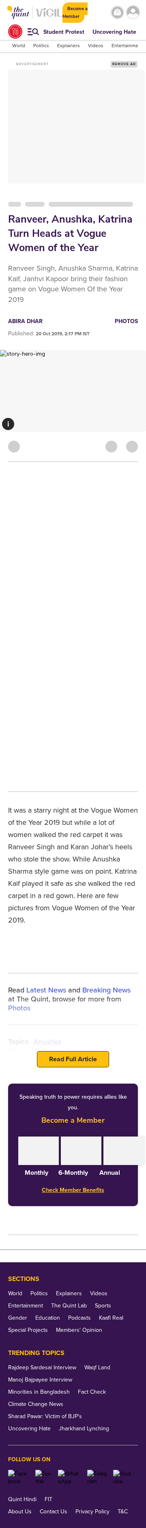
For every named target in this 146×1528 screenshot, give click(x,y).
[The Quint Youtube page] (122, 1477)
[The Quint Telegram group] (97, 1477)
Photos (126, 321)
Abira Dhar (25, 321)
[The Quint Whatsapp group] (69, 1477)
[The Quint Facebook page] (18, 1477)
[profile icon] (133, 12)
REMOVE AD (124, 64)
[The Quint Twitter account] (43, 1477)
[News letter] (117, 12)
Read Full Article (73, 1059)
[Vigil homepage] (49, 16)
